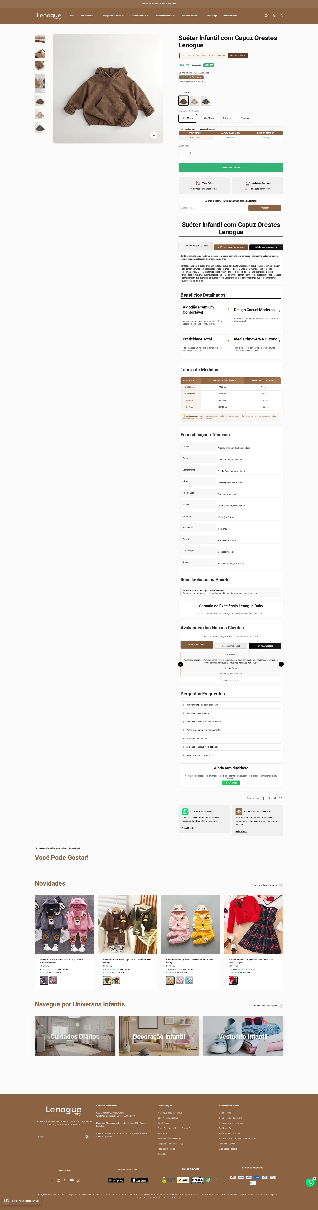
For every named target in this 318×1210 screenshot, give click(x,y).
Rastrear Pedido (230, 15)
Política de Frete (226, 1128)
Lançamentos (87, 15)
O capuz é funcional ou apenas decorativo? (205, 722)
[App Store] (139, 1180)
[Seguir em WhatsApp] (78, 1180)
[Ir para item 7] (40, 66)
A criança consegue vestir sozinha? (202, 747)
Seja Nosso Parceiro (228, 1149)
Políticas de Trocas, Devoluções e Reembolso (239, 1139)
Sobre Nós (162, 1154)
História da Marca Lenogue (170, 1139)
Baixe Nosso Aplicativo (168, 1118)
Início (72, 15)
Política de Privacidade (229, 1133)
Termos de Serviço (227, 1144)
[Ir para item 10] (40, 114)
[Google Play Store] (116, 1180)
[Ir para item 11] (40, 128)
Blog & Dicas (163, 1123)
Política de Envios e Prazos (231, 1123)
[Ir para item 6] (40, 53)
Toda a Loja (212, 15)
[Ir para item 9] (40, 101)
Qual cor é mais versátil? (197, 738)
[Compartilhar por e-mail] (280, 798)
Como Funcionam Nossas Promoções (175, 1128)
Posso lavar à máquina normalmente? (203, 730)
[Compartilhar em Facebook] (263, 798)
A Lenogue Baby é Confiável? (171, 1113)
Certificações (225, 1113)
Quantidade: (184, 146)
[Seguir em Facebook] (52, 1180)
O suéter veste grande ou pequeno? (202, 705)
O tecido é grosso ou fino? (198, 713)
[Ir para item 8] (40, 84)
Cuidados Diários (138, 15)
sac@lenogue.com (115, 1113)
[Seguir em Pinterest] (65, 1180)
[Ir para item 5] (40, 40)
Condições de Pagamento (230, 1118)
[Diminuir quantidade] (183, 153)
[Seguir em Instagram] (58, 1180)
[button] (206, 55)
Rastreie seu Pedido (166, 1149)
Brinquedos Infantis (112, 15)
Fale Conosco (231, 783)
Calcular (264, 208)
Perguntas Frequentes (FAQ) (170, 1144)
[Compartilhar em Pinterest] (275, 798)
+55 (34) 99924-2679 (125, 1116)
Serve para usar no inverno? (198, 755)
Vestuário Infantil (189, 15)
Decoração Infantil (164, 15)
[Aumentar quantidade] (197, 153)
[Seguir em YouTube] (72, 1180)
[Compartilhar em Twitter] (269, 798)
